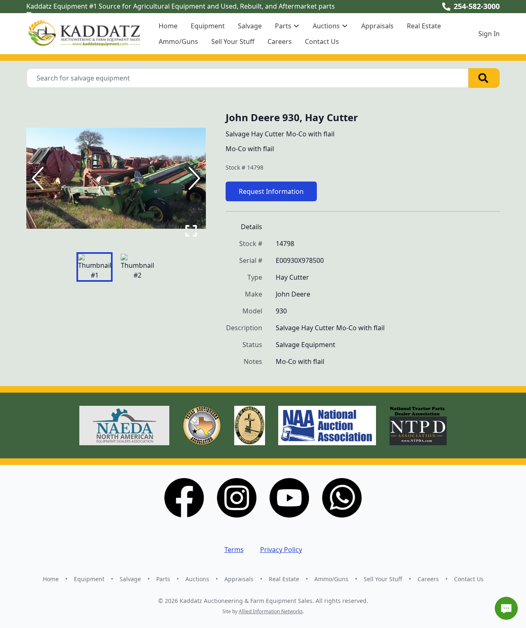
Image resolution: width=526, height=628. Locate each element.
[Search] (484, 78)
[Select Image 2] (137, 267)
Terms (234, 549)
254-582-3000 (477, 6)
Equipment (208, 25)
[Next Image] (193, 178)
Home (168, 25)
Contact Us (322, 41)
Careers (280, 41)
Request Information (271, 191)
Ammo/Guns (178, 41)
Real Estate (424, 25)
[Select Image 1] (94, 267)
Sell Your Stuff (232, 41)
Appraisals (377, 25)
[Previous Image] (39, 178)
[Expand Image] (191, 231)
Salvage (250, 25)
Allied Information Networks (271, 611)
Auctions (197, 579)
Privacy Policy (281, 549)
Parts (163, 579)
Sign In (489, 33)
